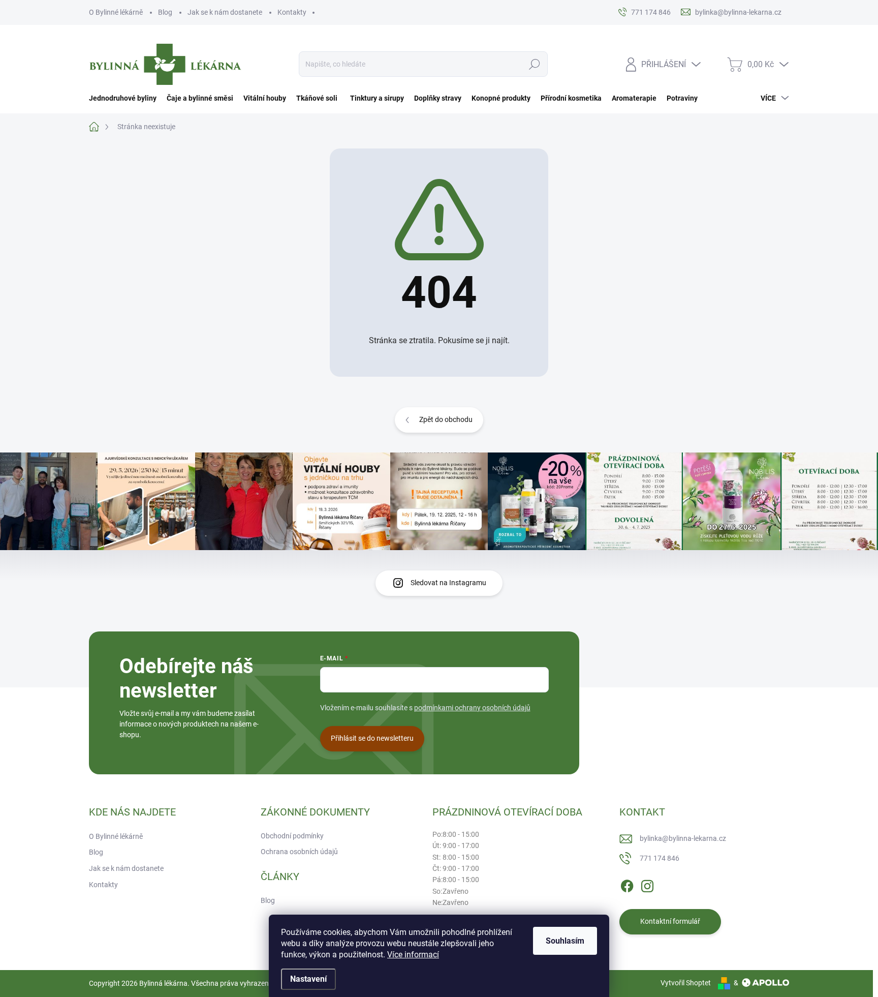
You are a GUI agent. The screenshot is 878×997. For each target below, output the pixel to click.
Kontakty (291, 12)
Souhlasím (565, 941)
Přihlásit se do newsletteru (372, 738)
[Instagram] (647, 884)
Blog (165, 12)
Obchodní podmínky (292, 836)
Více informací (413, 954)
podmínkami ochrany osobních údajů (472, 708)
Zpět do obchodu (446, 419)
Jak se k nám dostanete (224, 12)
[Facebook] (627, 884)
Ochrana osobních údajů (299, 852)
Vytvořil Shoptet (686, 983)
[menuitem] (125, 98)
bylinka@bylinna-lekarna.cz (683, 838)
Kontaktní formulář (670, 921)
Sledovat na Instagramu (448, 583)
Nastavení (308, 979)
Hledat (534, 64)
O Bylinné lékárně (116, 12)
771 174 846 (659, 858)
